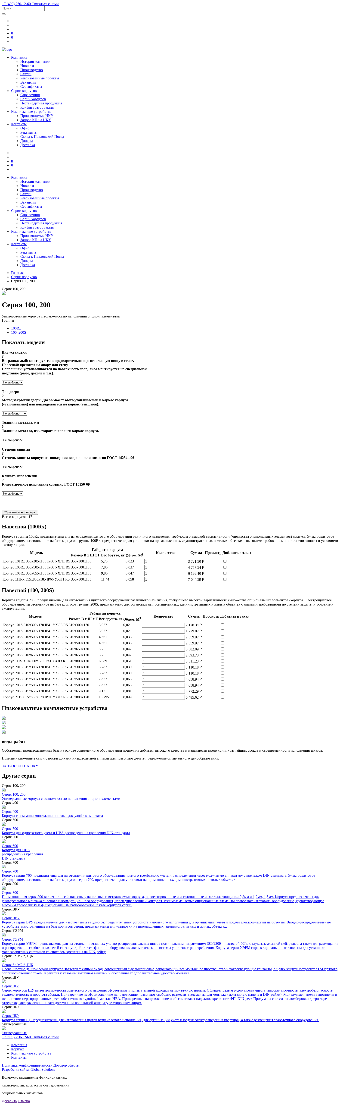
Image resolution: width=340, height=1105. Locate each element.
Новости (27, 66)
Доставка (27, 145)
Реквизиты (28, 132)
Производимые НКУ (36, 116)
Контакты (19, 124)
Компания (19, 57)
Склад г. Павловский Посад (42, 136)
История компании (35, 61)
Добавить (9, 1101)
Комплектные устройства (31, 111)
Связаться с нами (45, 4)
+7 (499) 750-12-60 (17, 4)
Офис (24, 128)
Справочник (30, 95)
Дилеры (26, 141)
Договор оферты (66, 1065)
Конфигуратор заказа (37, 107)
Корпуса (17, 1049)
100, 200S (18, 332)
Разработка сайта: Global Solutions (28, 1069)
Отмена (24, 1101)
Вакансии (28, 82)
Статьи (25, 74)
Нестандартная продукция (41, 103)
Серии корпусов (24, 91)
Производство (31, 70)
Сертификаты (31, 86)
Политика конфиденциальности (27, 1065)
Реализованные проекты (39, 78)
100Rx (16, 328)
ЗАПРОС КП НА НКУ (20, 766)
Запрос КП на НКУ (35, 120)
